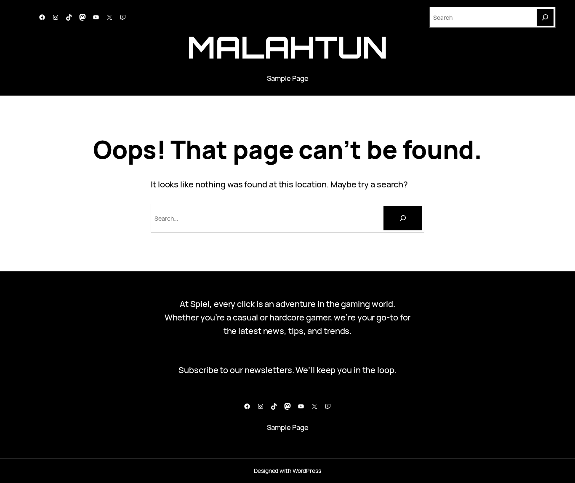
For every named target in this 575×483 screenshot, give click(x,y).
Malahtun (287, 47)
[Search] (545, 17)
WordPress (307, 471)
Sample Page (288, 78)
